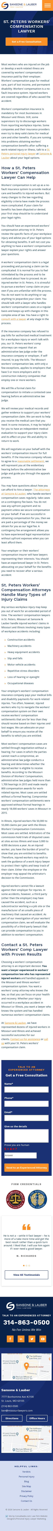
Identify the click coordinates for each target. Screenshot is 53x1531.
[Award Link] (15, 1199)
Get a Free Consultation (26, 41)
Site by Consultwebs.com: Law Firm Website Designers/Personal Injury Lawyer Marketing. (27, 1517)
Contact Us (26, 1500)
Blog (26, 1481)
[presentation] (47, 5)
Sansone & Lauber (15, 1022)
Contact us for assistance (25, 1039)
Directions (12, 1418)
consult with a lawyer (13, 319)
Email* (8, 1112)
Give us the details (15, 1126)
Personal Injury (26, 1476)
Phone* (8, 1098)
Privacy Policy (26, 1496)
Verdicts (26, 1471)
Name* (8, 1083)
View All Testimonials (26, 1274)
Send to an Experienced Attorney (26, 1167)
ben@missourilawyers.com (17, 1410)
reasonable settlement (30, 461)
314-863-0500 (26, 1322)
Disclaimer (26, 1491)
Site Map (26, 1486)
